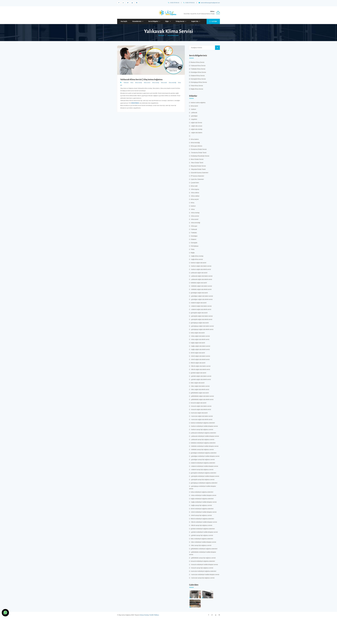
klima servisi (147, 82)
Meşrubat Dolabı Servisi (198, 166)
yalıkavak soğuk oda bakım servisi (201, 276)
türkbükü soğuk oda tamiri (199, 282)
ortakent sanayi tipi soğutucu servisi (202, 469)
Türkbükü (194, 232)
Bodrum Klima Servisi (197, 62)
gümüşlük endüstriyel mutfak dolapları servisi (205, 476)
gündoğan (194, 116)
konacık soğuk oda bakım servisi (201, 406)
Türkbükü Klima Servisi (197, 69)
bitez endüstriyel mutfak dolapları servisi (203, 542)
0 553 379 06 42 (174, 2)
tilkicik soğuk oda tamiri (198, 363)
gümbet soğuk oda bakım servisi (201, 376)
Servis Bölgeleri (153, 21)
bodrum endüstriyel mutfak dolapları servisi (204, 426)
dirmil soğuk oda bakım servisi (200, 356)
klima (131, 82)
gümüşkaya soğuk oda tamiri (200, 323)
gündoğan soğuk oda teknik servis (201, 299)
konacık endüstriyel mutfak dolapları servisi (204, 564)
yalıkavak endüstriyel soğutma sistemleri (203, 433)
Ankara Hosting (144, 615)
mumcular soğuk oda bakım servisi (202, 416)
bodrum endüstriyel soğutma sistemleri (203, 423)
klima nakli (194, 186)
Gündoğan (194, 236)
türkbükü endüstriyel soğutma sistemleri (203, 443)
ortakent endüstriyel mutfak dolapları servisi (204, 466)
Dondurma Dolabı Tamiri (198, 152)
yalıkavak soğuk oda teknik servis (201, 279)
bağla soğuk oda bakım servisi (200, 346)
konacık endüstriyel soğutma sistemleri (203, 561)
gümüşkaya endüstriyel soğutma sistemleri (204, 483)
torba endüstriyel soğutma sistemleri (202, 492)
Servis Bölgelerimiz (173, 35)
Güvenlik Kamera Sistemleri (199, 172)
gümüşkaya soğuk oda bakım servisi (202, 326)
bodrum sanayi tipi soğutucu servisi (202, 429)
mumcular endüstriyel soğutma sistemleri (203, 571)
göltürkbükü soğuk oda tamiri (200, 393)
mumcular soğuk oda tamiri (199, 413)
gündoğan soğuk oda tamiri (199, 292)
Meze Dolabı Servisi (197, 159)
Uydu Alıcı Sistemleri (197, 179)
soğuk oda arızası (196, 126)
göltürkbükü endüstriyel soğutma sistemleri (204, 548)
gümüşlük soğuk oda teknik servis (201, 319)
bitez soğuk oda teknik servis (200, 389)
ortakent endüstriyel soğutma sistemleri (203, 463)
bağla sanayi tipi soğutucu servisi (201, 505)
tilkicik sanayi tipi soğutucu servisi (201, 525)
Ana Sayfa (124, 21)
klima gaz (194, 226)
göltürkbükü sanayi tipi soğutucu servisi (203, 558)
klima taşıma (195, 189)
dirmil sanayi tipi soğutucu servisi (201, 515)
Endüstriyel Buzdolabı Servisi (200, 156)
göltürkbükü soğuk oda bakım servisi (202, 396)
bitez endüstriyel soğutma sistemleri (202, 538)
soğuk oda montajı (196, 129)
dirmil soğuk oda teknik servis (200, 359)
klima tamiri (164, 82)
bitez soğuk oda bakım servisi (200, 386)
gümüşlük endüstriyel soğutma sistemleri (203, 473)
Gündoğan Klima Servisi (198, 72)
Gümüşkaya (194, 246)
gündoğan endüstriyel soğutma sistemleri (203, 453)
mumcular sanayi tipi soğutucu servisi (202, 578)
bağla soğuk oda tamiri (198, 343)
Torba (192, 249)
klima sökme (195, 192)
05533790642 (135, 103)
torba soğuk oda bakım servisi (200, 336)
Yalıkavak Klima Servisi (197, 65)
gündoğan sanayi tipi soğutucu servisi (203, 459)
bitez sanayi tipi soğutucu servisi (201, 545)
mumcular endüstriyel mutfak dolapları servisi (205, 574)
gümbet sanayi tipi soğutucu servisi (202, 535)
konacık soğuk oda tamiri (198, 403)
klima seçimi (195, 199)
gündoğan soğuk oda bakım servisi (202, 296)
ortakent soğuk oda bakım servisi (201, 306)
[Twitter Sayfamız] (212, 615)
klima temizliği (172, 82)
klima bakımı (195, 139)
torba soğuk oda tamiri (198, 333)
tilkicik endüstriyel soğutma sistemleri (202, 518)
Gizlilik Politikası (154, 615)
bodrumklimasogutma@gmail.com (210, 2)
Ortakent (193, 239)
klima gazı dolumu (196, 146)
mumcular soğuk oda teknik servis (201, 419)
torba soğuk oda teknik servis (200, 339)
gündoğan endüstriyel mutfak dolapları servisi (205, 456)
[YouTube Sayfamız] (132, 2)
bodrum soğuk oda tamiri (198, 262)
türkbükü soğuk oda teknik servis (201, 289)
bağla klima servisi (197, 259)
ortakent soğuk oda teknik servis (201, 309)
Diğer (167, 21)
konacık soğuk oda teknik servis (201, 409)
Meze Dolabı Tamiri (197, 162)
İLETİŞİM (214, 21)
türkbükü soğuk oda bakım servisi (201, 286)
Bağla (193, 252)
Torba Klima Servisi (196, 85)
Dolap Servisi (180, 21)
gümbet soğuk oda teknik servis (201, 379)
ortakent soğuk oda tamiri (199, 302)
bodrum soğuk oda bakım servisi (201, 266)
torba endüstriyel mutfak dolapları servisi (203, 495)
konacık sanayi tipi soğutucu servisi (202, 568)
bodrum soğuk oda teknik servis (201, 269)
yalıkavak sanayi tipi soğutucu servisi (202, 439)
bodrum (193, 109)
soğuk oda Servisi (196, 122)
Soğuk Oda (194, 21)
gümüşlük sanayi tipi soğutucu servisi (202, 479)
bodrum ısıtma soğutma (198, 102)
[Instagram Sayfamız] (136, 2)
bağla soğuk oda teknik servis (200, 349)
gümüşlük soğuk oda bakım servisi (202, 316)
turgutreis (194, 119)
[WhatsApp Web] (123, 2)
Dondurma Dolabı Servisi (199, 149)
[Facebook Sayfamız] (118, 2)
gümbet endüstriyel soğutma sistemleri (203, 528)
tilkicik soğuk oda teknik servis (200, 369)
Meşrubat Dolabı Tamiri (198, 169)
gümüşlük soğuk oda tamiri (199, 312)
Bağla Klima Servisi (196, 89)
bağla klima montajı (197, 256)
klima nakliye (195, 196)
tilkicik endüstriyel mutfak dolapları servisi (204, 522)
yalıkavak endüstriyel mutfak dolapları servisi (205, 436)
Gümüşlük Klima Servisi (198, 79)
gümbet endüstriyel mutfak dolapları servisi (204, 532)
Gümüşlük (194, 242)
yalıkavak (194, 112)
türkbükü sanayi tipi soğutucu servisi (202, 449)
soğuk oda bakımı (196, 132)
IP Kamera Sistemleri (197, 176)
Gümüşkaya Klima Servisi (198, 82)
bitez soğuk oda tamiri (197, 383)
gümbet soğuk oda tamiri (198, 373)
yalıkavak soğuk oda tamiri (199, 272)
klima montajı (138, 82)
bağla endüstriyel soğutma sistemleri (202, 498)
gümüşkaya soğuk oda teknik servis (202, 329)
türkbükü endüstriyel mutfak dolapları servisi (204, 446)
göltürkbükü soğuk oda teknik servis (202, 399)
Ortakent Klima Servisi (197, 75)
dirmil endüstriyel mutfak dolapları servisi (204, 512)
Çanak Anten (195, 182)
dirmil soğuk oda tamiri (198, 353)
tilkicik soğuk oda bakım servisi (200, 366)
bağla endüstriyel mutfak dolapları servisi (204, 502)
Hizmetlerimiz (136, 21)
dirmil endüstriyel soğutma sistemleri (202, 508)
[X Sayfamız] (127, 2)
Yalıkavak (126, 82)
